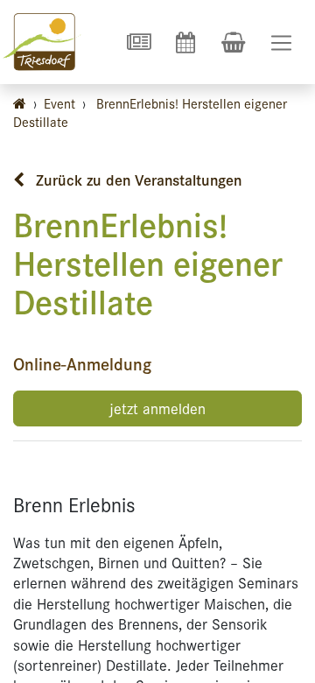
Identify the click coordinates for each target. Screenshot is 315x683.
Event (59, 103)
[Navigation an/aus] (281, 42)
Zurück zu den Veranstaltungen (137, 179)
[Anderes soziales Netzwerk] (138, 42)
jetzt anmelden (157, 408)
